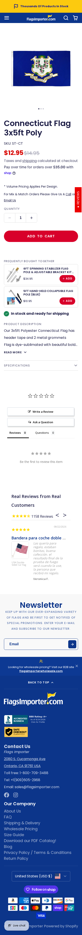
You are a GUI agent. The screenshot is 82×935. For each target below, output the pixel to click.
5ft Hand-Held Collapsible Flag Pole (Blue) (48, 292)
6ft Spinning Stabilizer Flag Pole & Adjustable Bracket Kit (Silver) (47, 272)
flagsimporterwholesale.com (41, 671)
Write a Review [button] (43, 412)
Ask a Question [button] (43, 422)
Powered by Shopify (61, 926)
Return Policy (16, 858)
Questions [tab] (42, 433)
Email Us (10, 200)
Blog (8, 847)
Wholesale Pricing (21, 829)
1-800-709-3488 (34, 772)
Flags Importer (30, 926)
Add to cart (41, 236)
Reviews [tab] (15, 433)
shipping (29, 160)
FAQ (8, 817)
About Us (12, 811)
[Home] (41, 18)
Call (68, 194)
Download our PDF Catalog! (30, 841)
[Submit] (72, 644)
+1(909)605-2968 (25, 779)
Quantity (12, 209)
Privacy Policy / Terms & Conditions (38, 853)
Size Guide (14, 835)
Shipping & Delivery (22, 823)
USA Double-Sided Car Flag (19, 563)
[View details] (14, 274)
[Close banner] (77, 666)
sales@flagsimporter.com (37, 786)
